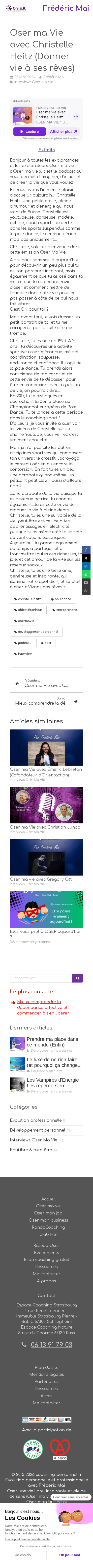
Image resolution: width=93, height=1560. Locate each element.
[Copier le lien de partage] (86, 591)
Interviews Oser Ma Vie (33, 1140)
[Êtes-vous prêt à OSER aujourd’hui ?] (46, 909)
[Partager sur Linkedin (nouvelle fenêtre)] (86, 566)
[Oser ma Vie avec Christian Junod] (46, 805)
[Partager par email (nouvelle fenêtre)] (86, 582)
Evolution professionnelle (36, 1120)
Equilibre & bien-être (31, 1150)
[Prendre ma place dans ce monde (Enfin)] (17, 1044)
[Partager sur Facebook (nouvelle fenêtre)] (86, 550)
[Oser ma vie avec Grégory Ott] (46, 857)
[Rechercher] (77, 978)
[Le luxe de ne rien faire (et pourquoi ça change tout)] (17, 1064)
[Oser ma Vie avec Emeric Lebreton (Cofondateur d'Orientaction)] (46, 747)
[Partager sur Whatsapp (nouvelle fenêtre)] (86, 574)
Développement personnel (37, 1130)
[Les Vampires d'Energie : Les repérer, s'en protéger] (17, 1084)
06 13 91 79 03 (51, 1344)
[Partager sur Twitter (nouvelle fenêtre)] (86, 558)
